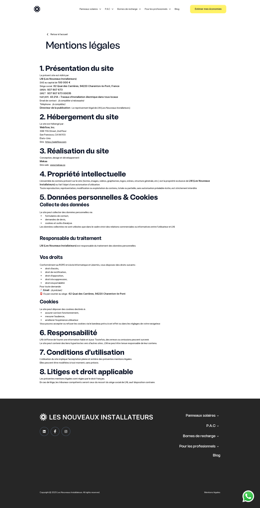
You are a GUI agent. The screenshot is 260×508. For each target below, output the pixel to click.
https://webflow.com (55, 141)
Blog (177, 9)
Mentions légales (212, 492)
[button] (90, 9)
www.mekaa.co (57, 165)
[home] (53, 9)
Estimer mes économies (208, 9)
